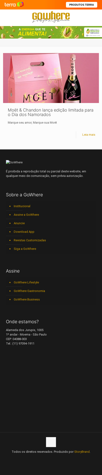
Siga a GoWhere (25, 249)
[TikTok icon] (66, 458)
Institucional (22, 206)
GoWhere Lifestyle (26, 282)
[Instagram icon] (51, 458)
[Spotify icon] (56, 458)
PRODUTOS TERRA (81, 4)
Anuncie (19, 223)
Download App (24, 231)
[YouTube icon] (41, 458)
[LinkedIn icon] (46, 458)
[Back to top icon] (51, 442)
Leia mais (88, 134)
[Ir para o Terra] (14, 4)
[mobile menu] (96, 17)
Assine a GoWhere (26, 214)
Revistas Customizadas (30, 240)
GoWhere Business (27, 299)
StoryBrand (82, 451)
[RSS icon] (61, 458)
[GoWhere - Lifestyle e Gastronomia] (51, 16)
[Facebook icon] (36, 458)
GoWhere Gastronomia (29, 291)
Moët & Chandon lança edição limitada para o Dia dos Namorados (50, 112)
